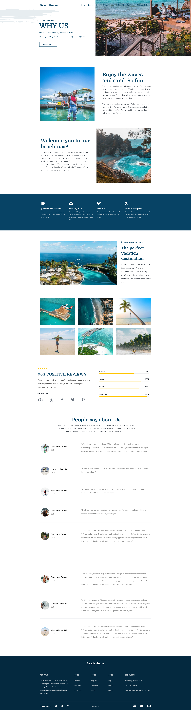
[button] (78, 263)
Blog (98, 5)
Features (106, 5)
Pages (90, 5)
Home (83, 5)
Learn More (48, 44)
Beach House (49, 5)
